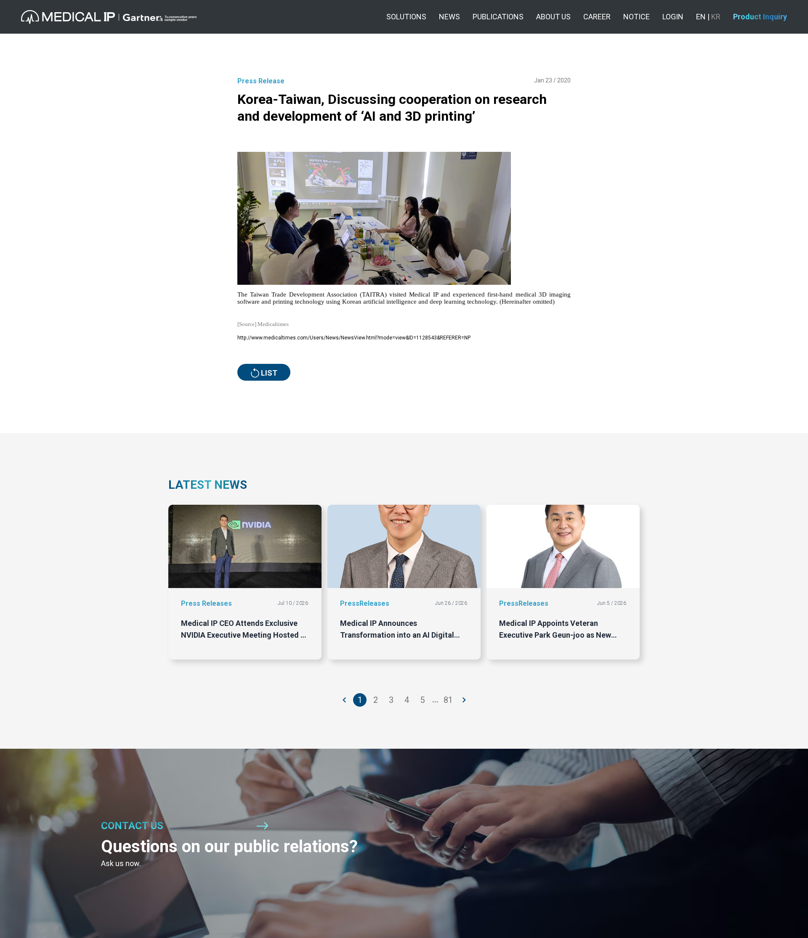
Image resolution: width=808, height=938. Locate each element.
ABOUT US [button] (553, 16)
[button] (109, 17)
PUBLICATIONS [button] (498, 16)
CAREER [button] (597, 16)
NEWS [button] (449, 16)
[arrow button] (344, 699)
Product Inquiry (760, 16)
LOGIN (672, 16)
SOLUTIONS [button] (406, 16)
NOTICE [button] (636, 16)
